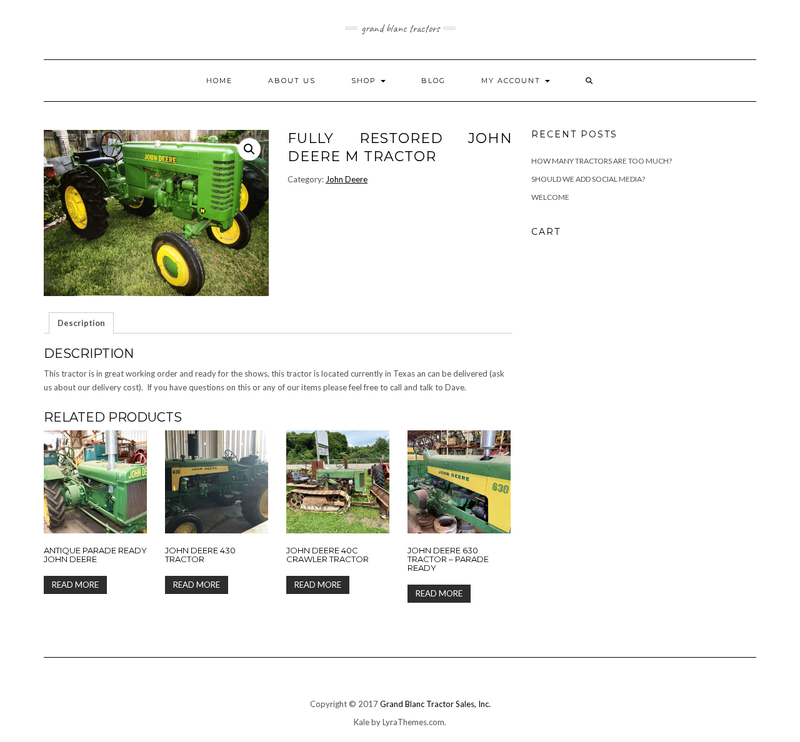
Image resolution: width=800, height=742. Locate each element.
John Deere (347, 179)
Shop (365, 80)
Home (219, 80)
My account (512, 80)
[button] (249, 149)
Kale (361, 722)
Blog (433, 80)
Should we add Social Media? (588, 179)
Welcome (550, 197)
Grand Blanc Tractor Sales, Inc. (435, 704)
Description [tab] (81, 323)
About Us (292, 80)
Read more (75, 585)
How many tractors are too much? (601, 161)
